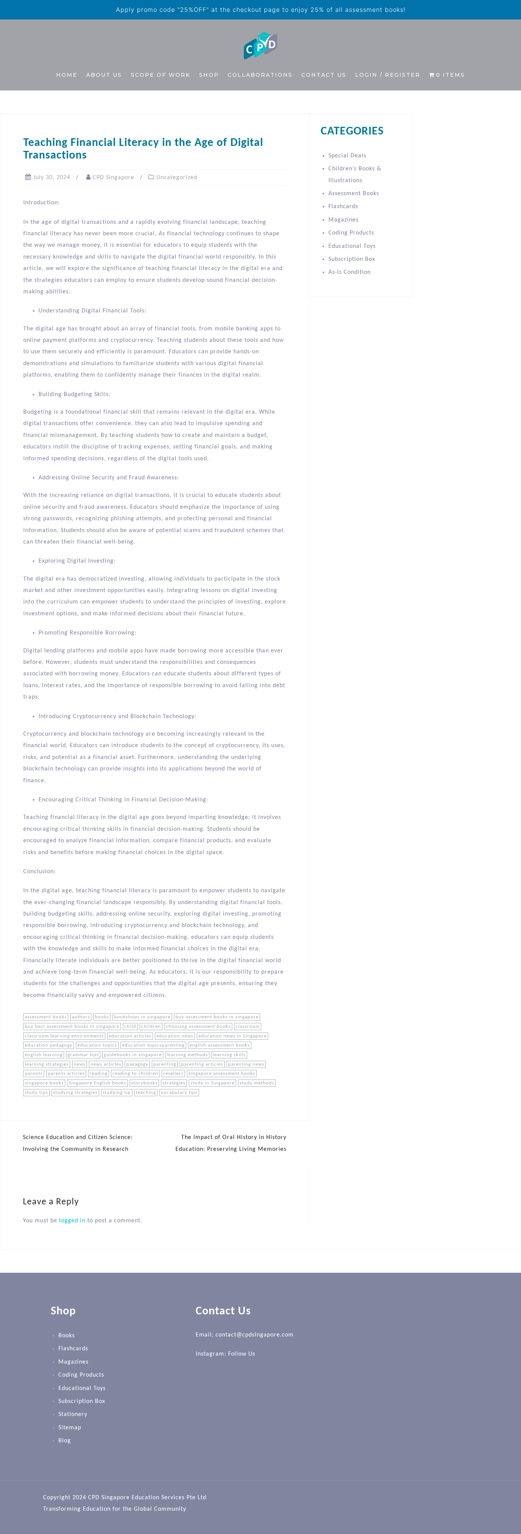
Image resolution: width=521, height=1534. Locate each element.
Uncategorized (176, 178)
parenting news (246, 1064)
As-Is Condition (349, 272)
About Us (104, 74)
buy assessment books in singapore (217, 1017)
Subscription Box (351, 259)
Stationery (72, 1414)
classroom (248, 1026)
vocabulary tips (179, 1092)
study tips (36, 1092)
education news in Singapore (232, 1036)
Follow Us (241, 1354)
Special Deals (347, 156)
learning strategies (47, 1064)
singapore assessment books (221, 1073)
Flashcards (343, 207)
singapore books (44, 1083)
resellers (173, 1073)
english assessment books (220, 1045)
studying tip (117, 1092)
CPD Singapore (113, 178)
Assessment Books (353, 194)
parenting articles (202, 1064)
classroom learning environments (64, 1036)
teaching (146, 1092)
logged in (72, 1221)
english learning (44, 1054)
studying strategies (75, 1092)
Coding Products (351, 233)
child (130, 1026)
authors (81, 1017)
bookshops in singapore (142, 1017)
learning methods (187, 1054)
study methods (257, 1083)
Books (66, 1336)
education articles (130, 1036)
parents (34, 1073)
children (151, 1026)
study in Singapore (212, 1083)
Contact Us (323, 74)
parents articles (66, 1073)
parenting (164, 1064)
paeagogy (137, 1064)
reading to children (135, 1073)
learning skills (229, 1054)
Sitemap (69, 1428)
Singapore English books (97, 1083)
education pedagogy (48, 1045)
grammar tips (83, 1054)
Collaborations (260, 74)
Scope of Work (160, 74)
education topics (97, 1045)
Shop (209, 74)
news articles (105, 1064)
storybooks (144, 1083)
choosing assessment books (198, 1026)
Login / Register (387, 74)
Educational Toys (352, 246)
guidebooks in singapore (133, 1054)
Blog (64, 1441)
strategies (173, 1083)
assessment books (46, 1017)
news (79, 1064)
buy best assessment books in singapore (72, 1026)
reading (99, 1073)
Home (66, 74)
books (102, 1017)
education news (174, 1036)
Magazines (343, 220)
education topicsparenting (153, 1045)
